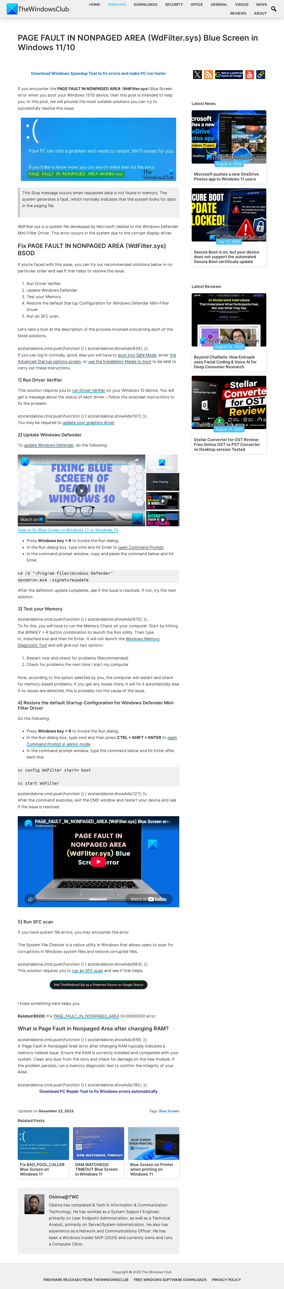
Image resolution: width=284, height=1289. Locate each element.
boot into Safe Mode (137, 355)
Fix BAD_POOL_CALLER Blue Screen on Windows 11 (42, 1169)
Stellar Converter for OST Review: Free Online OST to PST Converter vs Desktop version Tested (227, 444)
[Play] (162, 500)
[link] (24, 461)
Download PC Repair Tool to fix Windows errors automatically (98, 1091)
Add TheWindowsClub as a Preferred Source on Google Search (98, 984)
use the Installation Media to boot (119, 361)
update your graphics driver (88, 422)
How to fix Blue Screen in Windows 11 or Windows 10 (81, 461)
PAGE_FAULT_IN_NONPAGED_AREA (86, 1016)
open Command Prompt (141, 547)
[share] (136, 460)
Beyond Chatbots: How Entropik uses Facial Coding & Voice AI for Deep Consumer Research (225, 362)
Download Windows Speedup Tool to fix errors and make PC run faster (98, 73)
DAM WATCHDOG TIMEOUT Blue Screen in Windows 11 (96, 1169)
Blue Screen (169, 1111)
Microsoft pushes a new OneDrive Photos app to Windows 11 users (226, 176)
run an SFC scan (87, 970)
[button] (273, 8)
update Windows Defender (49, 445)
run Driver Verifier (88, 390)
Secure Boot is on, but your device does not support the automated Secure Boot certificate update (226, 257)
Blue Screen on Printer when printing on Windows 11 (152, 1169)
